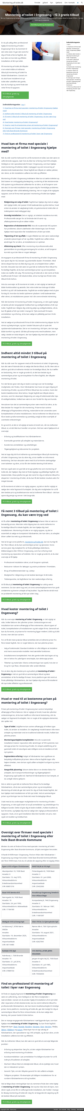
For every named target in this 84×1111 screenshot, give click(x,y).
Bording (28, 1026)
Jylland (45, 2)
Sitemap (73, 1109)
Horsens (36, 1026)
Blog (68, 1109)
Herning (48, 1026)
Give (42, 1026)
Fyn (51, 2)
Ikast (15, 1026)
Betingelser (80, 1109)
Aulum (19, 1029)
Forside (37, 2)
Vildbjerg (10, 1029)
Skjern (3, 1029)
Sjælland (59, 2)
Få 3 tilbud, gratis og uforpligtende (42, 25)
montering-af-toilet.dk (34, 542)
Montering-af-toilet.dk (13, 2)
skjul (22, 105)
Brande (21, 1026)
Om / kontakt (70, 2)
